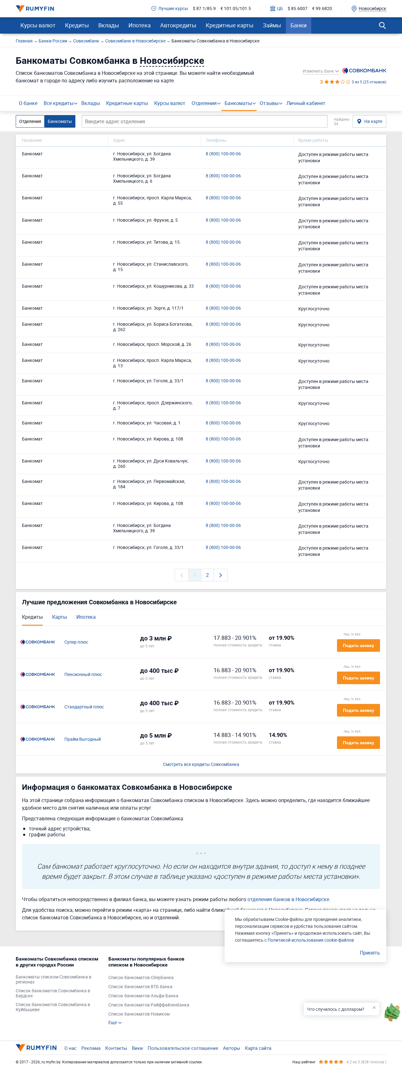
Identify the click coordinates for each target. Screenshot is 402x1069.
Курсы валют (38, 25)
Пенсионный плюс (83, 674)
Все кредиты (58, 103)
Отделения (204, 103)
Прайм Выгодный (82, 739)
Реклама (90, 1048)
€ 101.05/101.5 (235, 8)
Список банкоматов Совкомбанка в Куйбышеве (53, 1007)
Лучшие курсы (173, 8)
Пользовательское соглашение (183, 1048)
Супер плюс (76, 642)
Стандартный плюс (84, 707)
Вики (137, 1048)
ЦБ (280, 8)
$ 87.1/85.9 (204, 8)
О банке (28, 103)
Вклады (108, 25)
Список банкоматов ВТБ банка (140, 986)
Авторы (231, 1048)
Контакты (116, 1048)
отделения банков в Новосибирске (288, 899)
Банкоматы (238, 103)
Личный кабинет (305, 103)
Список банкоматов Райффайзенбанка (148, 1005)
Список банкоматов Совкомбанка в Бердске (53, 993)
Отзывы (269, 103)
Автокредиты (178, 25)
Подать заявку (358, 645)
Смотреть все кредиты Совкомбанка (201, 764)
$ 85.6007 (297, 8)
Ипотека (139, 25)
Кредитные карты (229, 25)
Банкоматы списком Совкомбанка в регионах (53, 979)
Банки (299, 25)
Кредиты (77, 25)
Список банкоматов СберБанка (141, 977)
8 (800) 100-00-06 (223, 154)
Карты (59, 616)
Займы (272, 25)
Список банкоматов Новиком (139, 1014)
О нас (70, 1048)
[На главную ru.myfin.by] (36, 1047)
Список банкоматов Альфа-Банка (143, 996)
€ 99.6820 (322, 8)
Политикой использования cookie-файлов (311, 940)
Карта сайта (258, 1048)
